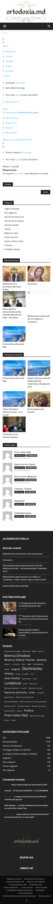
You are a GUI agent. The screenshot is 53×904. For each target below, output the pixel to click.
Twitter (9, 56)
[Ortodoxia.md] (26, 11)
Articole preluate (11, 225)
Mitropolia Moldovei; (11, 688)
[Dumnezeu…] (39, 274)
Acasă (5, 33)
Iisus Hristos (12, 678)
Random (9, 128)
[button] (4, 26)
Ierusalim (25, 674)
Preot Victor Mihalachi (25, 476)
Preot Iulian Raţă (22, 452)
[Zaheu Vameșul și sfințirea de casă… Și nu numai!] (14, 399)
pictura (19, 711)
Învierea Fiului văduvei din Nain (16, 586)
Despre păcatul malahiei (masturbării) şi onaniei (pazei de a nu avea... (33, 632)
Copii (23, 664)
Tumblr (9, 66)
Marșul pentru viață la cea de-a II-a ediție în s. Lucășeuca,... (39, 319)
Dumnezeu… (33, 284)
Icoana (17, 674)
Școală (13, 720)
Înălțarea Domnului (14, 879)
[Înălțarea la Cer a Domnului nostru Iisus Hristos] (14, 274)
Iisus (32, 674)
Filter (5, 109)
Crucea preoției (27, 887)
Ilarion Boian (26, 679)
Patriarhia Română (11, 702)
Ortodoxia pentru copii (18, 884)
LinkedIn (10, 71)
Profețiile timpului (12, 249)
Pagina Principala (11, 208)
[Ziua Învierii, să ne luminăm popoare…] (14, 424)
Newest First (12, 118)
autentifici (19, 173)
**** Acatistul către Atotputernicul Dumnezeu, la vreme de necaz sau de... (33, 619)
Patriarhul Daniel (24, 706)
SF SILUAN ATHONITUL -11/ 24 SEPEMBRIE (30, 790)
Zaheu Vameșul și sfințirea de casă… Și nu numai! (13, 412)
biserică (41, 659)
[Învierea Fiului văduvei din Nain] (14, 334)
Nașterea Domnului (15, 692)
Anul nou (26, 651)
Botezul (7, 664)
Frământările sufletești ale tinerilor (19, 890)
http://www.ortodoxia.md (22, 458)
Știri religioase (10, 212)
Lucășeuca (12, 683)
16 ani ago (20, 83)
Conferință (16, 664)
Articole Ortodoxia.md (14, 217)
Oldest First (11, 123)
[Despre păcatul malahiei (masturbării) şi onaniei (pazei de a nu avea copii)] (9, 633)
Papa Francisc (9, 697)
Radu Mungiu (9, 805)
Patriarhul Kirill (9, 711)
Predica (28, 710)
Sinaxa (6, 720)
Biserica (41, 651)
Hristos (9, 673)
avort (34, 651)
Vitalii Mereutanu (22, 513)
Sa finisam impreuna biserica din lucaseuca (19, 896)
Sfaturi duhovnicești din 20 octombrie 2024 (29, 784)
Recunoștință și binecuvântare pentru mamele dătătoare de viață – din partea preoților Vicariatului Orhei (25, 568)
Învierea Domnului (25, 893)
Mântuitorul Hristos (35, 688)
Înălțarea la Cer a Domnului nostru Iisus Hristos (12, 287)
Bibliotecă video (11, 233)
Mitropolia (33, 684)
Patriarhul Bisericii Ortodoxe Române (33, 702)
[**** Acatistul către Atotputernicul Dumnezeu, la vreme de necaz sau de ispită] (9, 619)
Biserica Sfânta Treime (19, 659)
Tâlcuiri (7, 229)
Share (5, 46)
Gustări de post (11, 237)
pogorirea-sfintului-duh (15, 882)
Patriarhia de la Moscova (24, 697)
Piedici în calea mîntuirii (36, 882)
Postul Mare (39, 890)
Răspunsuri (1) (12, 102)
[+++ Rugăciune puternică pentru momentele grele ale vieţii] (9, 606)
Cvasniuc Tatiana (22, 488)
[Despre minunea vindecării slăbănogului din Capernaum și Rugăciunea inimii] (39, 368)
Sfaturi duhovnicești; (37, 716)
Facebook (10, 51)
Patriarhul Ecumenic (39, 706)
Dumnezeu (32, 668)
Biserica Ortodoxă (17, 655)
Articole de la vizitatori (14, 221)
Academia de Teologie (12, 651)
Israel (35, 679)
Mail (8, 76)
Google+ (10, 61)
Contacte (8, 245)
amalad (7, 790)
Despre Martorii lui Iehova (34, 879)
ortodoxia (40, 693)
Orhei (32, 692)
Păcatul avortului (35, 884)
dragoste (15, 669)
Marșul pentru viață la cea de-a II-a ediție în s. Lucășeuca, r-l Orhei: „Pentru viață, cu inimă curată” (24, 578)
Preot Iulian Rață (16, 715)
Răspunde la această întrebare (17, 139)
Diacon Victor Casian (24, 464)
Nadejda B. (19, 501)
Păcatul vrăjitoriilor (11, 887)
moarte (24, 688)
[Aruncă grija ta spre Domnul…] (39, 399)
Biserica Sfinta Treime (14, 241)
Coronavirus (38, 664)
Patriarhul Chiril (10, 706)
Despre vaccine (41, 887)
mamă (25, 684)
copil (29, 664)
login (17, 95)
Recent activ (11, 132)
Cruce (6, 669)
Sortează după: (21, 112)
